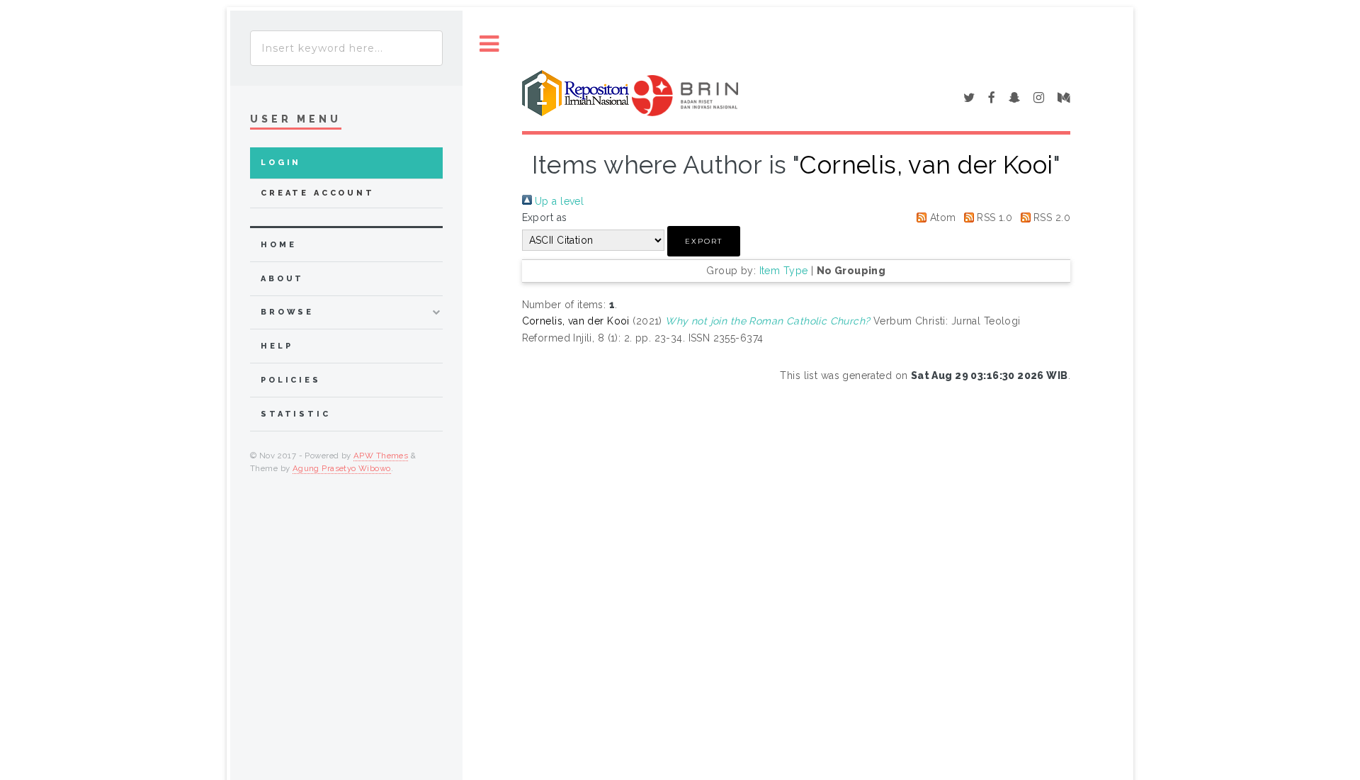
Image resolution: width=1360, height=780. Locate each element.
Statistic (296, 414)
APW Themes (380, 455)
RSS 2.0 (1050, 217)
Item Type (783, 270)
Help (277, 346)
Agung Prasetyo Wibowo (342, 468)
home (278, 244)
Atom (941, 217)
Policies (291, 380)
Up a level (558, 201)
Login (281, 162)
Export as (544, 217)
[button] (703, 241)
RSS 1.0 (993, 217)
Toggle (489, 44)
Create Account (318, 193)
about (282, 278)
